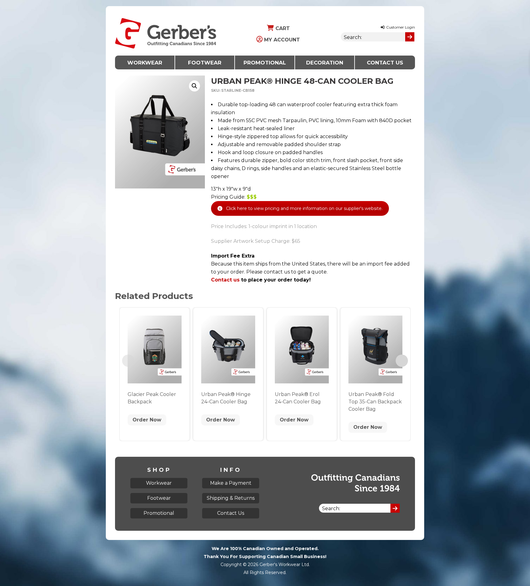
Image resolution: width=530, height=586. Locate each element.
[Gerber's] (165, 10)
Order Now (146, 420)
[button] (194, 85)
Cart (282, 28)
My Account (281, 40)
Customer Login (400, 27)
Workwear (144, 63)
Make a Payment (231, 483)
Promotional (265, 63)
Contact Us (385, 63)
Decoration (324, 63)
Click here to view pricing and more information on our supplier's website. (304, 208)
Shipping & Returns (231, 498)
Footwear (204, 63)
